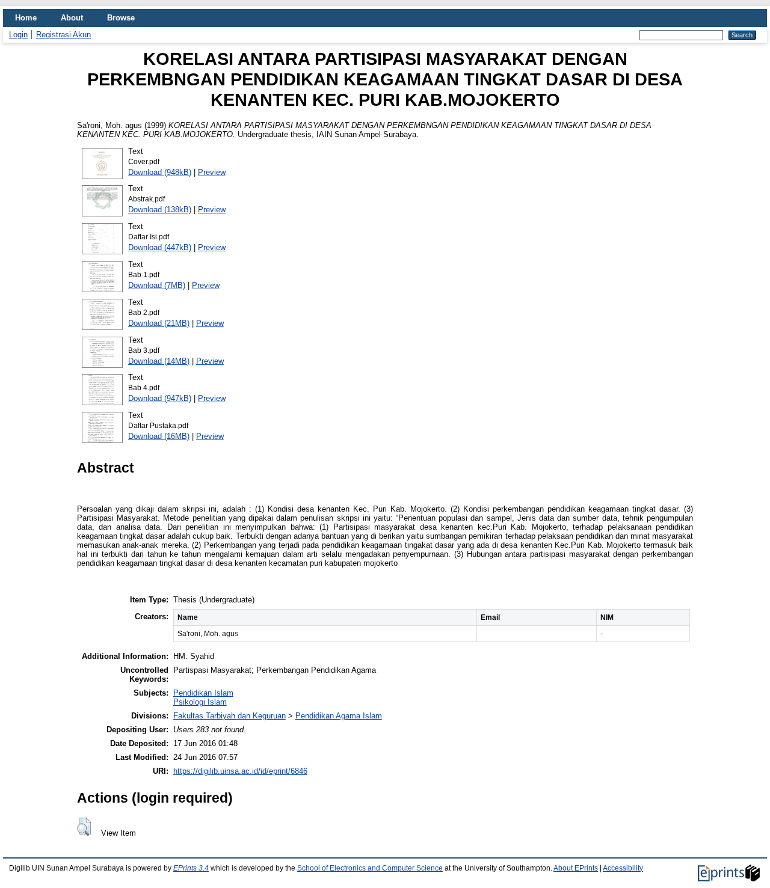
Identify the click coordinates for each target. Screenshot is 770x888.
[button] (84, 827)
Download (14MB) (158, 361)
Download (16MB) (158, 436)
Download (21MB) (158, 323)
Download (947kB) (159, 398)
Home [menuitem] (26, 17)
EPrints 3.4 (191, 868)
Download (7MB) (156, 285)
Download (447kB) (159, 247)
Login (18, 34)
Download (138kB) (159, 209)
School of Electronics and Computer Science (370, 868)
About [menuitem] (72, 17)
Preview (212, 172)
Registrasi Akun (63, 34)
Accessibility (623, 868)
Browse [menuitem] (121, 17)
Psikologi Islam (200, 701)
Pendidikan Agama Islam (338, 715)
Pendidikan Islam (203, 692)
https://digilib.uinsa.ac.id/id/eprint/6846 (240, 771)
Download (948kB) (159, 172)
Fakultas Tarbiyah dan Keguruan (229, 715)
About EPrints (575, 868)
